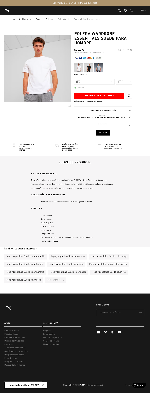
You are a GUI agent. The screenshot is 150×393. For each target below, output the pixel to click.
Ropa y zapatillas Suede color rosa (23, 280)
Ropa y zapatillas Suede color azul (68, 256)
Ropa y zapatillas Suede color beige (109, 256)
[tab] (103, 110)
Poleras (49, 19)
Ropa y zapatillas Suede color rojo (109, 272)
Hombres (26, 19)
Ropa (38, 19)
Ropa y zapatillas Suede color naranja (25, 272)
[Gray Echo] (98, 67)
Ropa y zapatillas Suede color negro (68, 272)
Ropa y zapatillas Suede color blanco (24, 264)
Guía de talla (79, 101)
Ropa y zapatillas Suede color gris (66, 264)
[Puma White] (78, 67)
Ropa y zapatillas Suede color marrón (108, 264)
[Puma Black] (88, 67)
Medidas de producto (95, 101)
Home (14, 19)
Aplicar (103, 133)
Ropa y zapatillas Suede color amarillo (25, 256)
